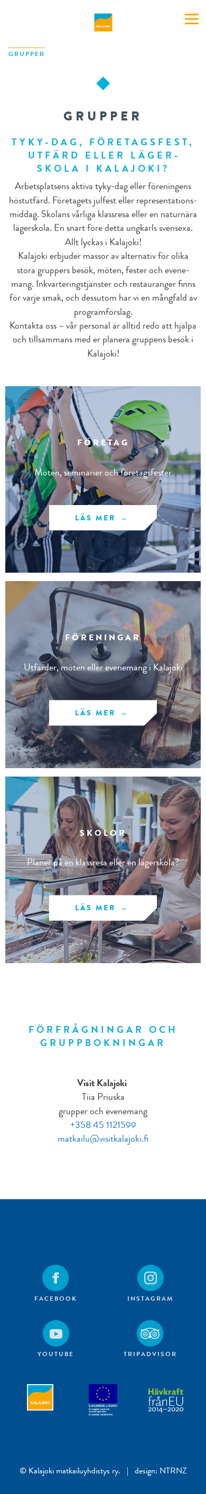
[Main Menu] (192, 19)
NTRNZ (173, 1470)
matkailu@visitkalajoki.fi (103, 1138)
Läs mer (95, 517)
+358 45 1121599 (103, 1125)
